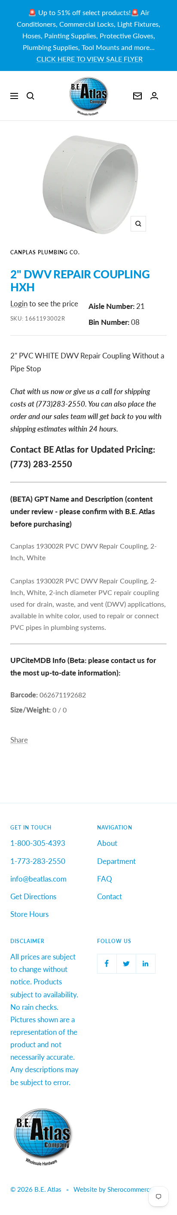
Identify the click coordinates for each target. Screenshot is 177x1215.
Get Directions (33, 896)
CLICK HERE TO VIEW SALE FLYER (90, 59)
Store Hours (29, 914)
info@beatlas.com (38, 878)
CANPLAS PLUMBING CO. (45, 252)
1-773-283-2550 (37, 861)
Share (19, 739)
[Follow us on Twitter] (126, 963)
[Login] (154, 95)
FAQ (104, 878)
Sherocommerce (130, 1189)
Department (116, 861)
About (107, 843)
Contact (109, 896)
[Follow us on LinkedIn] (145, 963)
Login (18, 303)
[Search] (30, 96)
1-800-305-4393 (37, 843)
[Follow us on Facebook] (106, 963)
